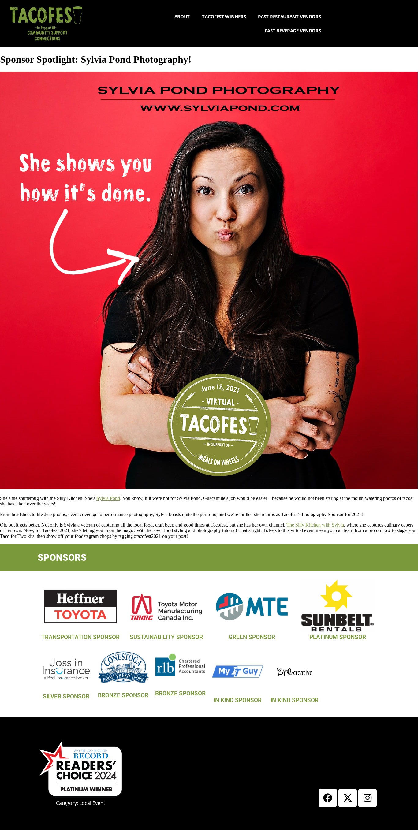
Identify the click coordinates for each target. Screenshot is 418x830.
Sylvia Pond (108, 498)
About (182, 16)
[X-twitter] (347, 798)
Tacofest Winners (224, 16)
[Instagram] (367, 798)
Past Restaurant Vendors (289, 16)
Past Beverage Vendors (293, 31)
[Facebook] (328, 798)
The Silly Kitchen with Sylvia (315, 524)
